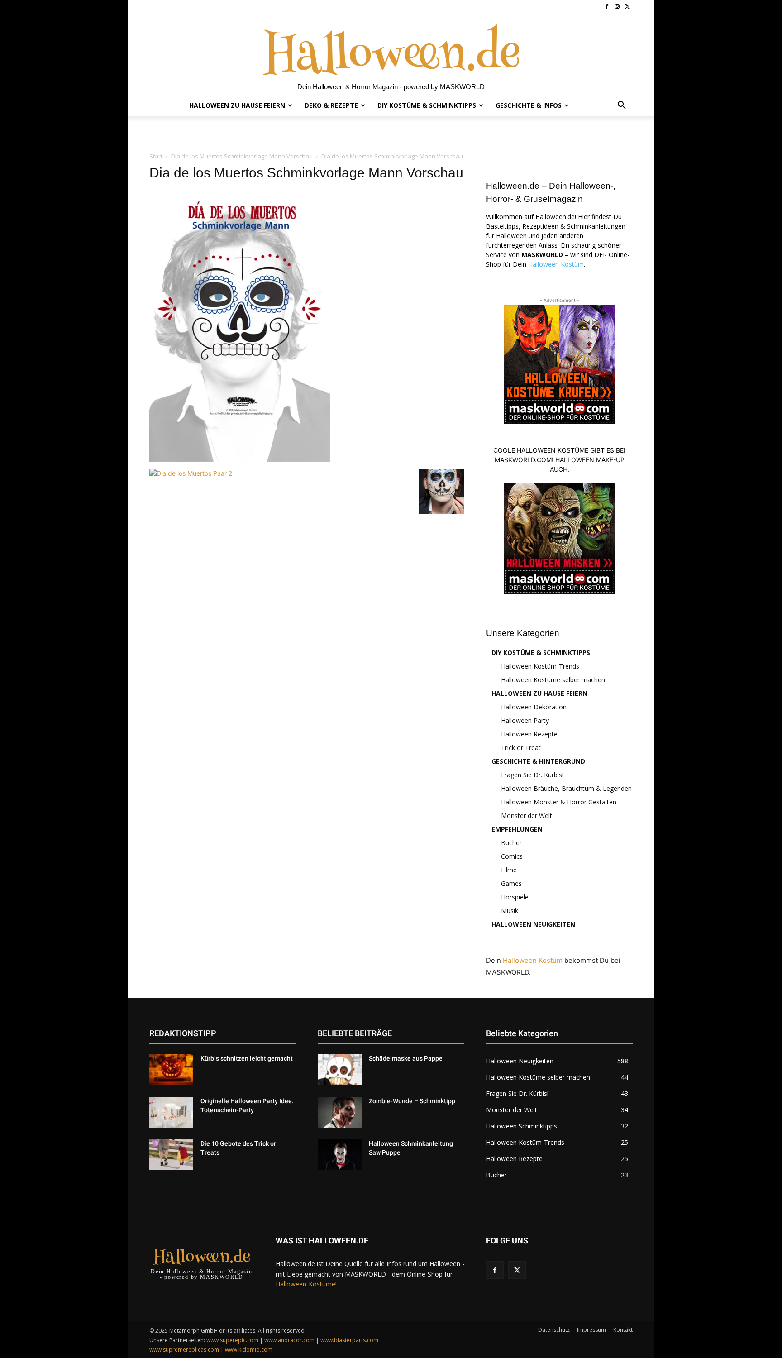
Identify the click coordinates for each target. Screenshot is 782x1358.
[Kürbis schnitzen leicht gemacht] (171, 1069)
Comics (512, 856)
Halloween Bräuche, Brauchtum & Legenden (566, 788)
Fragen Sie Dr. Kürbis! (532, 774)
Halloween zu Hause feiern (539, 693)
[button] (622, 105)
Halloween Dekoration (534, 707)
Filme (509, 869)
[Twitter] (627, 6)
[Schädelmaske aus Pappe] (340, 1069)
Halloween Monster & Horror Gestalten (558, 802)
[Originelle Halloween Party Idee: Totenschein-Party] (171, 1112)
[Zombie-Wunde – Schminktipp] (340, 1112)
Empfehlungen (517, 829)
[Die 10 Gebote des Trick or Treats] (171, 1154)
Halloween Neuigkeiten (533, 924)
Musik (509, 910)
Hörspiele (515, 897)
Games (511, 883)
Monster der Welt (526, 815)
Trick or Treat (521, 747)
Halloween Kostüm (556, 264)
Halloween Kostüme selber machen (553, 679)
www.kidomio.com (248, 1349)
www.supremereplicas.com (184, 1349)
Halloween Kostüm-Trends (540, 666)
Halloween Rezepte (529, 734)
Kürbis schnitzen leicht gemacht (246, 1058)
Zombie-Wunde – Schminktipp (412, 1101)
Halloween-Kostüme (305, 1284)
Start (155, 156)
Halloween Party (525, 720)
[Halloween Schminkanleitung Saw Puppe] (340, 1154)
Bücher (511, 842)
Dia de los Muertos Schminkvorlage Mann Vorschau (242, 156)
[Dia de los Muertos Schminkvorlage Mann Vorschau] (239, 459)
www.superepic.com (232, 1340)
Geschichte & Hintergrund (538, 761)
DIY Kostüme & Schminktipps (540, 652)
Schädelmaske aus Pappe (406, 1058)
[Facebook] (607, 6)
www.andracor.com (289, 1340)
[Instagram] (617, 6)
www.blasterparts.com (349, 1340)
